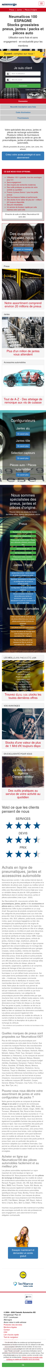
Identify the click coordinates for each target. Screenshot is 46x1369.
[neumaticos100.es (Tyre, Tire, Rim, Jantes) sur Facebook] (28, 1298)
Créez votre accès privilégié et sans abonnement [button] (23, 156)
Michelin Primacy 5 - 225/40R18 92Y (23, 673)
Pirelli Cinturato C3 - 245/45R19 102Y (23, 678)
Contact (7, 1329)
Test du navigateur (11, 1337)
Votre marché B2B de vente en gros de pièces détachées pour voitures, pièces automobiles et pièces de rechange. (23, 620)
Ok (23, 1365)
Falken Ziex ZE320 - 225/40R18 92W (23, 668)
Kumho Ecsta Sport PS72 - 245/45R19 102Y (23, 687)
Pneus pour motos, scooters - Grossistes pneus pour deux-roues (23, 558)
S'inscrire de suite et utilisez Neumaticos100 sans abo (22, 215)
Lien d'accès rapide (11, 1334)
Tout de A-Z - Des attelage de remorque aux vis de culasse (23, 400)
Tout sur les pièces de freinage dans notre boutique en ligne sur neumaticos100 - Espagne (23, 633)
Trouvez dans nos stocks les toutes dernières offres (23, 696)
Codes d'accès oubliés (33, 89)
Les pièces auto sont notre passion (23, 627)
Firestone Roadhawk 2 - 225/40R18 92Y (23, 663)
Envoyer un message (23, 249)
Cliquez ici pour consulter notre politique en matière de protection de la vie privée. (24, 1358)
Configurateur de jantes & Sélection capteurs (23, 588)
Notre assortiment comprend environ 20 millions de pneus (23, 304)
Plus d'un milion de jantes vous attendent (23, 352)
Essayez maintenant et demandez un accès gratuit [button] (23, 1252)
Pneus (11, 9)
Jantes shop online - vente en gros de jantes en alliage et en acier (23, 574)
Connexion (23, 85)
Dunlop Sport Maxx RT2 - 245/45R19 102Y (23, 683)
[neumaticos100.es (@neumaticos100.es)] (8, 1298)
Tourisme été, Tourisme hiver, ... (23, 532)
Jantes (19, 9)
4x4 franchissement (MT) (23, 553)
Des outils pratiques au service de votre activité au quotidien (23, 793)
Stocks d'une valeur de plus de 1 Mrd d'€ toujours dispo (23, 744)
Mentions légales (10, 1327)
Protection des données (13, 1324)
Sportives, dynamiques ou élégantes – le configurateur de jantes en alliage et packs (23, 581)
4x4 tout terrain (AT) (23, 549)
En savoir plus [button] (23, 434)
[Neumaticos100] (9, 4)
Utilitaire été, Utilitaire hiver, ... (23, 536)
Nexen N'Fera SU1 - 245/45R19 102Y (23, 692)
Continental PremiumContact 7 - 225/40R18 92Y (23, 658)
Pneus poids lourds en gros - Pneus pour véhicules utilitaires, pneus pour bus (23, 542)
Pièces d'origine (31, 9)
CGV (5, 1332)
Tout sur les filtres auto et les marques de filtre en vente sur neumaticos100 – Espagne (23, 642)
